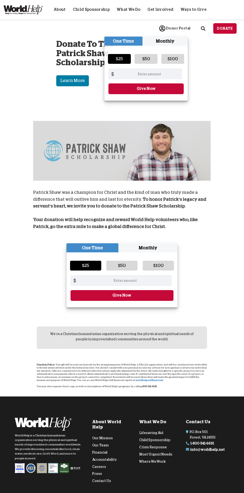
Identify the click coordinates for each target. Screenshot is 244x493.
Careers (99, 466)
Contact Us (101, 480)
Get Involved (160, 9)
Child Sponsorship (91, 9)
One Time (123, 41)
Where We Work (152, 461)
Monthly (165, 41)
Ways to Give (193, 9)
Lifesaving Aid (151, 432)
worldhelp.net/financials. (150, 380)
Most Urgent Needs (155, 454)
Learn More (72, 80)
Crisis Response (153, 447)
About (60, 9)
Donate (225, 28)
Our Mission (102, 438)
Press (97, 473)
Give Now (146, 89)
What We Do (128, 9)
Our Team (100, 445)
